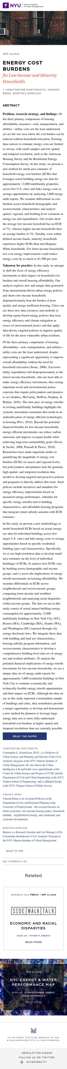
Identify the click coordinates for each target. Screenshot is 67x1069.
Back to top (14, 851)
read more (33, 942)
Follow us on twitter (37, 1057)
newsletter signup (37, 1053)
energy (45, 936)
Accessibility (36, 1062)
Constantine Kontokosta (25, 90)
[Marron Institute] (23, 5)
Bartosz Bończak (27, 93)
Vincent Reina (12, 795)
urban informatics (33, 996)
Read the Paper (25, 736)
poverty (34, 936)
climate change (34, 993)
